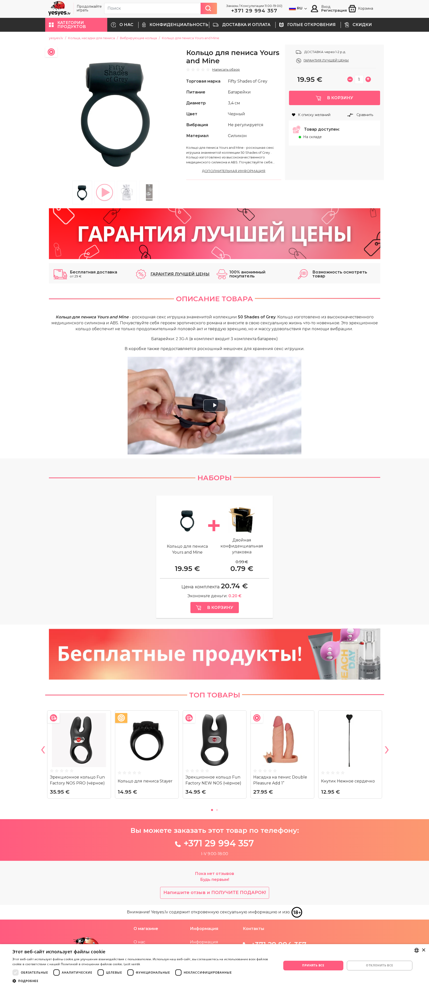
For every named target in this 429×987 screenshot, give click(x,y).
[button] (76, 25)
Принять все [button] (313, 965)
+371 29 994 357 (254, 11)
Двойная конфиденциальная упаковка (241, 546)
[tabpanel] (116, 111)
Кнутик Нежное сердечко (348, 781)
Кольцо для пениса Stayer (145, 781)
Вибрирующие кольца (138, 38)
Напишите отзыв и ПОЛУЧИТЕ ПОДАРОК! (214, 892)
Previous (42, 750)
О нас (139, 942)
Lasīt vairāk (132, 964)
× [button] (423, 950)
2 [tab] (104, 192)
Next (386, 750)
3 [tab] (127, 192)
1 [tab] (82, 192)
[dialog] (214, 965)
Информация (204, 942)
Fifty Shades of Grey (247, 81)
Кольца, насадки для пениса (91, 38)
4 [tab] (149, 192)
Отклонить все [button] (379, 965)
